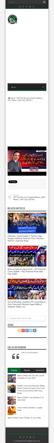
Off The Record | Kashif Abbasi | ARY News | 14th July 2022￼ (25, 99)
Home (12, 98)
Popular (14, 370)
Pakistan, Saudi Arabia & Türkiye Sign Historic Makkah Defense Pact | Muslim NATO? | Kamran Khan (26, 238)
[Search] (44, 2)
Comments (40, 370)
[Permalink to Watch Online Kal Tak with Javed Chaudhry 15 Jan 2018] (12, 378)
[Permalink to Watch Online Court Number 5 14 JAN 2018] (12, 400)
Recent (27, 370)
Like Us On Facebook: (17, 347)
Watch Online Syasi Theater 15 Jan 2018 (24, 418)
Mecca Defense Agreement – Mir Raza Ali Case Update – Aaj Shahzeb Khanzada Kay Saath (27, 271)
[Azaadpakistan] (27, 19)
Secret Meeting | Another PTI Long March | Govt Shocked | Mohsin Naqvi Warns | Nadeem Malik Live (27, 304)
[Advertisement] (27, 52)
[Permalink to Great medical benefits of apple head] (12, 410)
